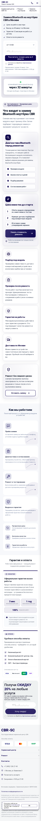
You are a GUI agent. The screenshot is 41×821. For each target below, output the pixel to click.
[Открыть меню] (37, 3)
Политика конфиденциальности (12, 791)
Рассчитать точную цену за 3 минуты (20, 58)
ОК (29, 805)
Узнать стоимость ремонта (19, 233)
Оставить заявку (18, 393)
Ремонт (4, 756)
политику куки (15, 805)
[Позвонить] (32, 3)
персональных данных (29, 716)
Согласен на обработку (21, 716)
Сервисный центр (8, 750)
